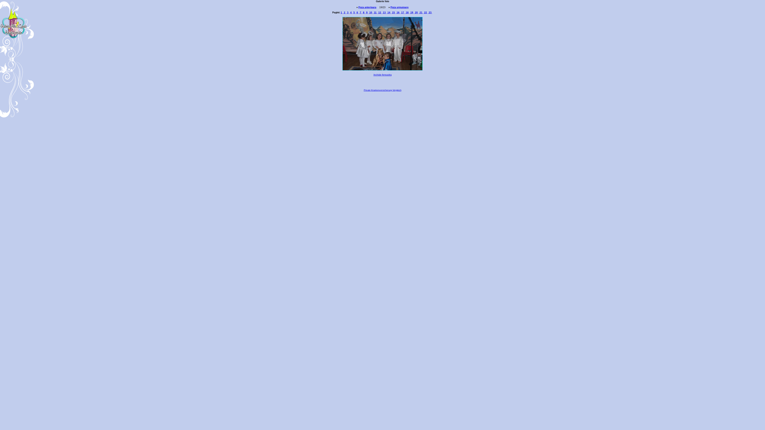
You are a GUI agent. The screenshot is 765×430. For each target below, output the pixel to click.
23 (430, 12)
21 (421, 12)
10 (371, 12)
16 (398, 12)
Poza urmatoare (399, 7)
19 (412, 12)
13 (384, 12)
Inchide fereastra (383, 74)
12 (380, 12)
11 (375, 12)
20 (416, 12)
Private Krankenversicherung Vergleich (382, 90)
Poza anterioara (367, 7)
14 (389, 12)
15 (393, 12)
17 (403, 12)
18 (407, 12)
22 (426, 12)
